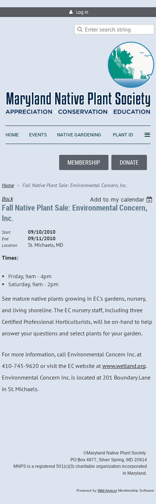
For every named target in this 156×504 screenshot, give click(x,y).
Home (8, 185)
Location (9, 245)
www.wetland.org (124, 365)
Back (7, 198)
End (5, 238)
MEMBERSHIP (83, 162)
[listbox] (122, 199)
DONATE (129, 162)
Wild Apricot (107, 490)
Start (6, 232)
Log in (82, 12)
